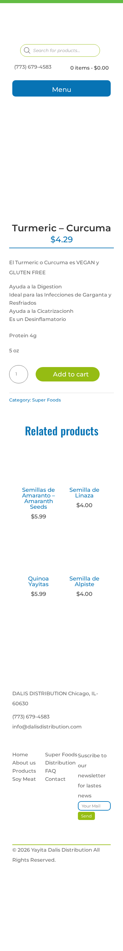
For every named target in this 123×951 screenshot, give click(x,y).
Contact (55, 779)
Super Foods (46, 400)
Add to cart (71, 374)
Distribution (60, 763)
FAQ (50, 771)
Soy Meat (24, 779)
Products (24, 771)
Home (20, 755)
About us (24, 763)
